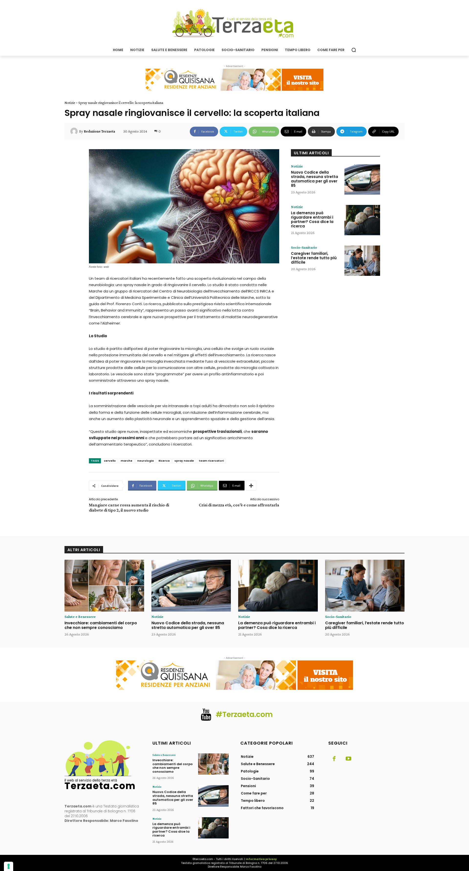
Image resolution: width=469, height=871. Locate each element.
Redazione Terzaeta (99, 131)
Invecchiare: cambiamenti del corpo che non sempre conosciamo (100, 625)
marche (126, 461)
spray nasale (184, 461)
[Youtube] (348, 759)
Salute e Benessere (80, 617)
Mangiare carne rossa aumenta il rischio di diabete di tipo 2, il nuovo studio (129, 507)
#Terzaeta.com (244, 714)
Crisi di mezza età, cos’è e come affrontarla (239, 504)
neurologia (145, 461)
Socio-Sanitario (304, 247)
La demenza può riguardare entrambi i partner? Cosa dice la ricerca (312, 219)
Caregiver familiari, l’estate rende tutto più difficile (314, 258)
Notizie (69, 103)
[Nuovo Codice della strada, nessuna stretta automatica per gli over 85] (362, 179)
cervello (110, 461)
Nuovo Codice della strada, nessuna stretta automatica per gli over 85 (314, 179)
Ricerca (164, 461)
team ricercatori (211, 461)
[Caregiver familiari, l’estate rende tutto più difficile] (362, 261)
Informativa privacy (261, 859)
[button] (354, 50)
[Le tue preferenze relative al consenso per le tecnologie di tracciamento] (8, 866)
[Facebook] (334, 759)
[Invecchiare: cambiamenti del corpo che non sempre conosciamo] (104, 586)
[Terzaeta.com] (234, 23)
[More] (251, 486)
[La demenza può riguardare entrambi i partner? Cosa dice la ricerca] (362, 220)
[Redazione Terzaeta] (74, 131)
